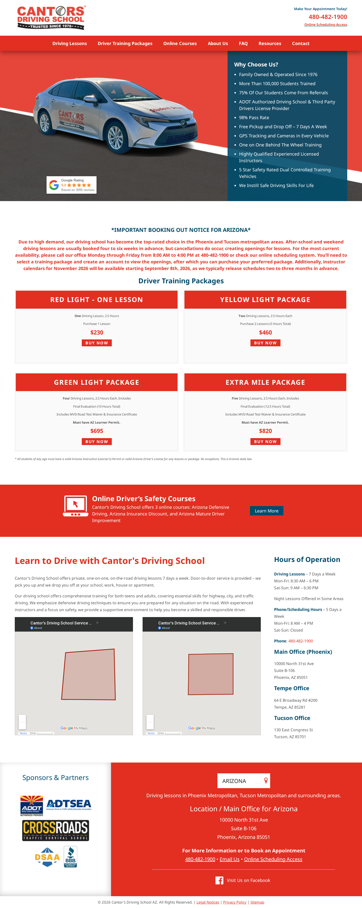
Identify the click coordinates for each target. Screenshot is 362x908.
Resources (270, 43)
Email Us (230, 859)
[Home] (52, 18)
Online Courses (180, 43)
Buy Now (96, 343)
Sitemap (257, 902)
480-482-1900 (328, 17)
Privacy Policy (235, 902)
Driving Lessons (69, 43)
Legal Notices (208, 902)
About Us (218, 43)
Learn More (267, 511)
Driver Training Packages (125, 43)
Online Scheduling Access (325, 24)
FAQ (243, 43)
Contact (301, 43)
